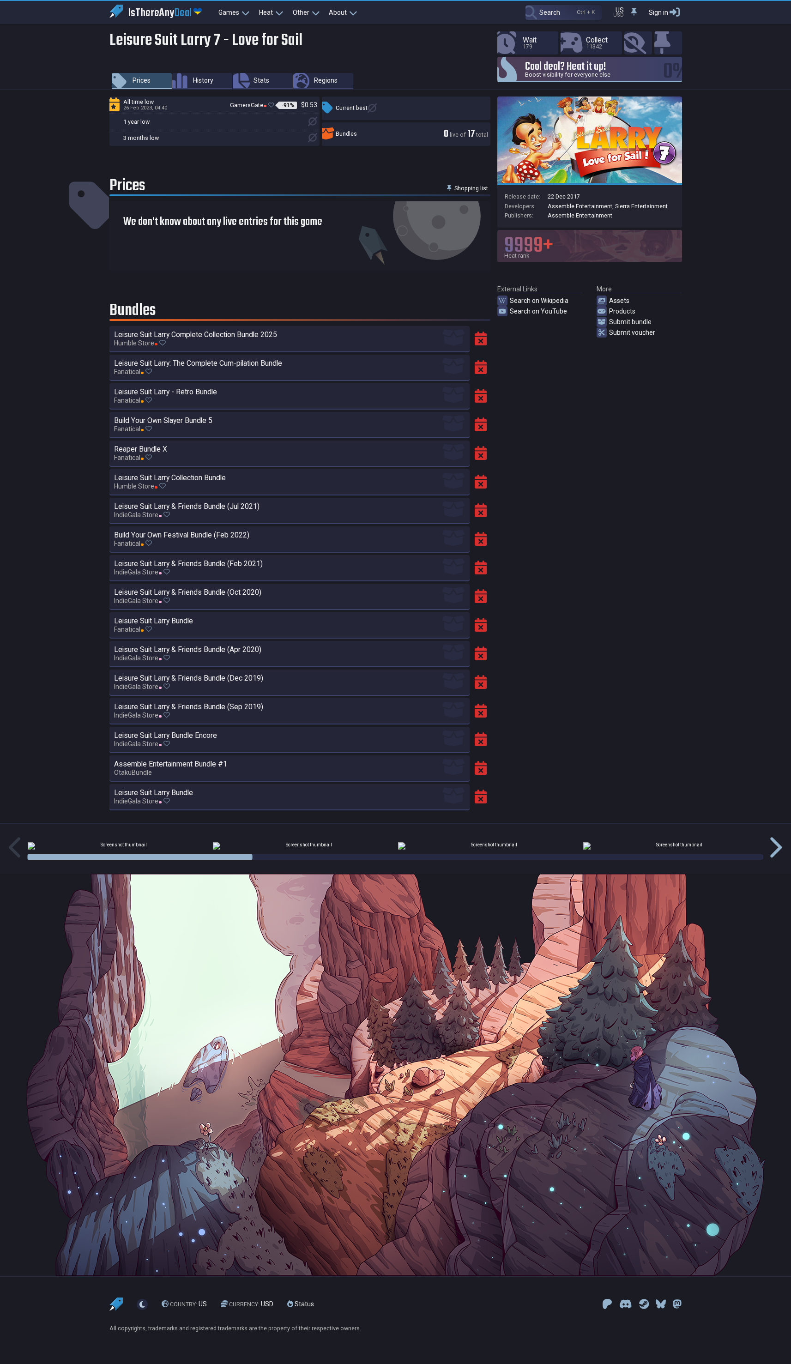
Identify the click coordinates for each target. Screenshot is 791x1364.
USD (251, 1304)
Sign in (658, 12)
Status (303, 1304)
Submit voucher (632, 332)
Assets (619, 300)
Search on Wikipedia (539, 300)
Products (622, 311)
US (188, 1304)
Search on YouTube (538, 311)
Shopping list (470, 188)
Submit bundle (630, 322)
